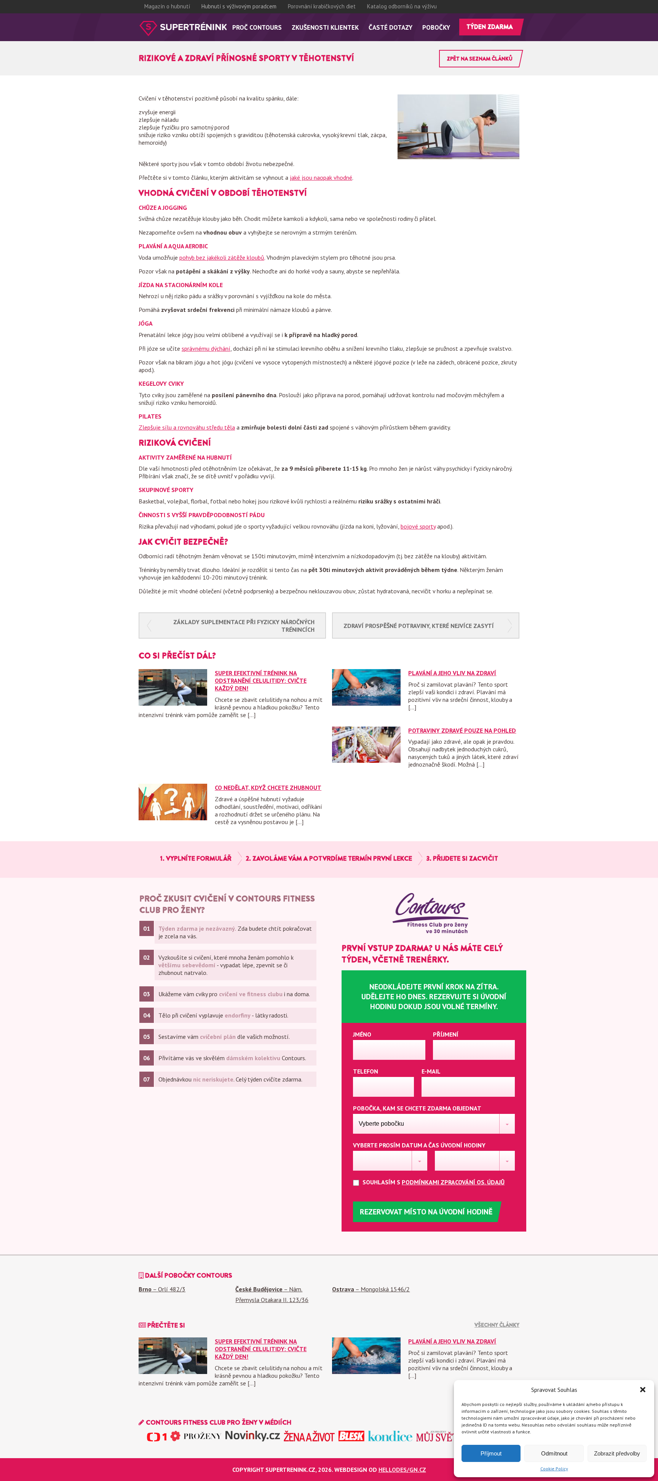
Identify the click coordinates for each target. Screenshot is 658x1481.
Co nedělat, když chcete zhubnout (268, 787)
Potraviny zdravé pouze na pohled (462, 730)
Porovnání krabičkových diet (322, 6)
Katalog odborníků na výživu (402, 6)
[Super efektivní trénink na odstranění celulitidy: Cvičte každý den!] (173, 703)
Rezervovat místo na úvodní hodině (426, 1212)
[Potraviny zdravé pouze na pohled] (366, 760)
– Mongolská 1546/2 (371, 1289)
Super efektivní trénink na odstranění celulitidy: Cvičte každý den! (261, 680)
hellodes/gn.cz (402, 1469)
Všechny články (496, 1325)
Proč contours (257, 27)
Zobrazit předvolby (617, 1453)
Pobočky (436, 27)
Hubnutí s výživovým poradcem (238, 6)
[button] (643, 1389)
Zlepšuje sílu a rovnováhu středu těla (187, 427)
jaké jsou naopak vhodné (321, 177)
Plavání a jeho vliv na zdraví (452, 673)
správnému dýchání (206, 348)
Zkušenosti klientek (325, 27)
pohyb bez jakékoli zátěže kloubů (221, 257)
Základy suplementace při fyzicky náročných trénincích (243, 625)
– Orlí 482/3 (162, 1289)
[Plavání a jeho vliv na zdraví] (366, 703)
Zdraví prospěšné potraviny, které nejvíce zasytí (418, 625)
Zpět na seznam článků (480, 58)
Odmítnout (554, 1453)
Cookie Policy (554, 1468)
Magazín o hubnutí (167, 6)
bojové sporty (418, 526)
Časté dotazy (390, 27)
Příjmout (491, 1453)
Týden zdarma (489, 26)
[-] (183, 28)
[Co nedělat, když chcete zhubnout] (173, 818)
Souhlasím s (433, 1182)
